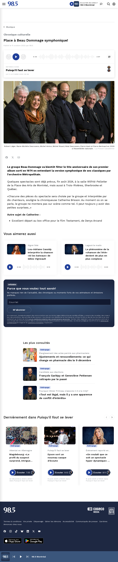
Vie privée (27, 521)
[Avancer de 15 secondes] (23, 57)
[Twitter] (13, 157)
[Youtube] (39, 531)
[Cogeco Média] (95, 512)
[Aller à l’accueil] (13, 5)
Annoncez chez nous (13, 524)
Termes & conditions (12, 521)
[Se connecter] (114, 4)
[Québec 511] (111, 513)
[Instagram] (10, 531)
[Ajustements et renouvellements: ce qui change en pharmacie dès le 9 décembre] (30, 355)
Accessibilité (68, 521)
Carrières (103, 521)
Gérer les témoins (53, 521)
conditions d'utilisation (36, 322)
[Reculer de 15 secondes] (8, 57)
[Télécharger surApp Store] (13, 541)
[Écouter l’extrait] (16, 56)
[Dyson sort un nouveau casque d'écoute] (60, 435)
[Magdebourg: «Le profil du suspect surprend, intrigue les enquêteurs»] (21, 435)
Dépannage (38, 521)
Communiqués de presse (87, 521)
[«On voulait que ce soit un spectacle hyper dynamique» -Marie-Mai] (98, 435)
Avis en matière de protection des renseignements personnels (49, 319)
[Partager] (109, 57)
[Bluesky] (22, 531)
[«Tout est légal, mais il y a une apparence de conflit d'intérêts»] (30, 393)
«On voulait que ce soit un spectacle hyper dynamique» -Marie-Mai (97, 457)
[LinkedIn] (28, 531)
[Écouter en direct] (71, 4)
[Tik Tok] (16, 531)
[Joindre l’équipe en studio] (101, 4)
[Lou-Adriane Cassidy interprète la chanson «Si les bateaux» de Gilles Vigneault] (16, 249)
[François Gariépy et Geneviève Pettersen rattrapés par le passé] (30, 374)
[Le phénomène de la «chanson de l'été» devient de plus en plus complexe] (74, 249)
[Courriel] (19, 157)
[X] (33, 531)
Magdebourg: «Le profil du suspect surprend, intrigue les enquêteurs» (19, 457)
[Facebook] (7, 157)
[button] (14, 557)
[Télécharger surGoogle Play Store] (33, 541)
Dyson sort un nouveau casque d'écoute (57, 457)
